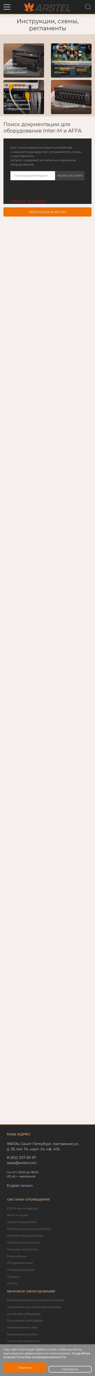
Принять (25, 1367)
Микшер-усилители (22, 1249)
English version (20, 1185)
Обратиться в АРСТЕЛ (48, 212)
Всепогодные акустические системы (35, 1300)
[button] (6, 7)
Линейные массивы (22, 1327)
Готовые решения (21, 1270)
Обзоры (13, 1276)
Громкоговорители (21, 1222)
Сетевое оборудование (25, 1235)
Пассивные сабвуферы (25, 1320)
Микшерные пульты (22, 1334)
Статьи (12, 1283)
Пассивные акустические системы (34, 1307)
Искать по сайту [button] (70, 175)
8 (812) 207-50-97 (21, 1157)
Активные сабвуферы (24, 1314)
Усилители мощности (23, 1242)
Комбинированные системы (29, 1229)
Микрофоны (16, 1256)
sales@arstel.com (22, 1163)
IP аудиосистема (20, 1263)
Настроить (70, 1369)
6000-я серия (17, 1215)
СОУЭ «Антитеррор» (22, 1208)
